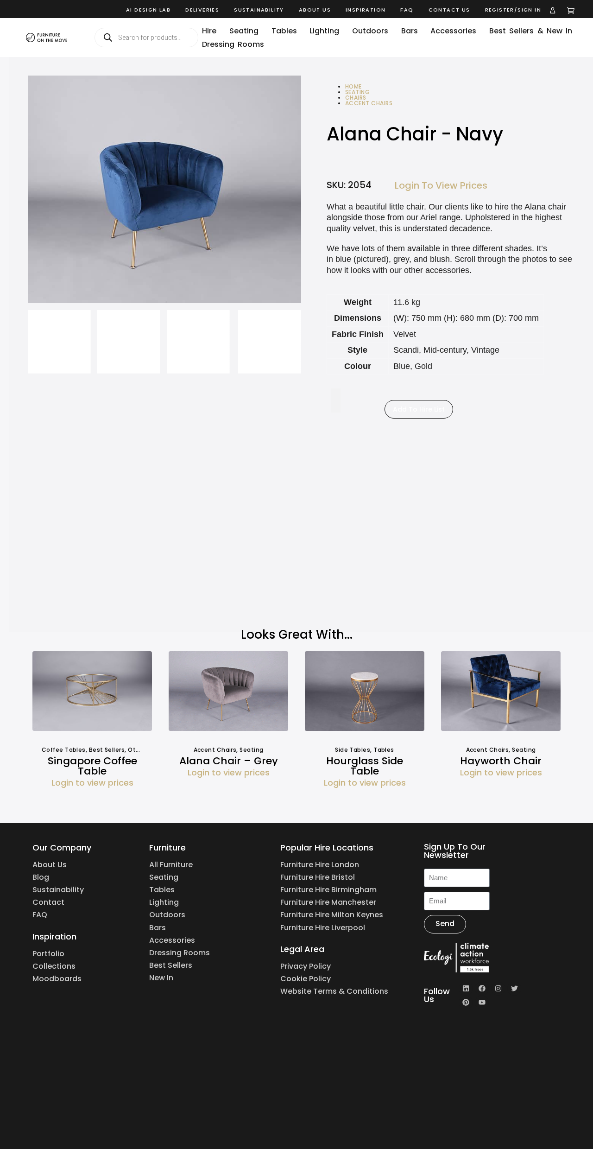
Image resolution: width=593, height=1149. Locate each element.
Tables (284, 30)
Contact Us (449, 9)
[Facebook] (482, 989)
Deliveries (202, 9)
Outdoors (370, 30)
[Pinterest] (466, 1002)
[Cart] (570, 10)
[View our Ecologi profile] (470, 957)
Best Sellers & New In (530, 30)
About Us (315, 9)
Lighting (324, 30)
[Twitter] (514, 989)
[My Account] (552, 10)
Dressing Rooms (233, 44)
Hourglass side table (364, 766)
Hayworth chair (501, 761)
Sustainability (259, 9)
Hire (209, 30)
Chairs (355, 98)
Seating (244, 30)
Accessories (453, 30)
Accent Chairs (369, 103)
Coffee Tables (64, 750)
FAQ (406, 9)
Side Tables (352, 750)
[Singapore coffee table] (92, 694)
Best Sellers (107, 750)
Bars (409, 30)
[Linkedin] (466, 989)
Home (353, 86)
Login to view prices (441, 185)
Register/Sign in (513, 9)
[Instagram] (498, 989)
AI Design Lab (148, 9)
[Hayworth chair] (501, 694)
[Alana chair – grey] (228, 694)
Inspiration (365, 9)
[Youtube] (482, 1002)
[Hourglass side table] (364, 694)
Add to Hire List (419, 409)
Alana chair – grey (228, 761)
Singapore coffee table (92, 766)
